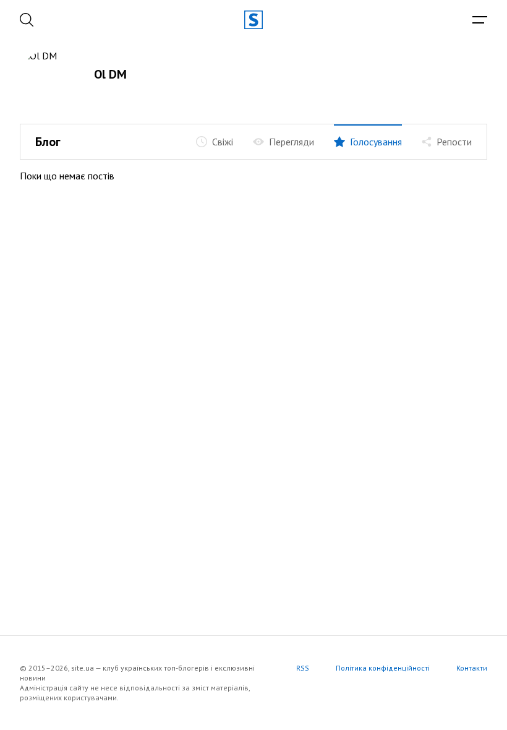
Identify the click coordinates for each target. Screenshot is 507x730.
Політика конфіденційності (383, 667)
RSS (302, 667)
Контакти (471, 667)
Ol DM (110, 74)
